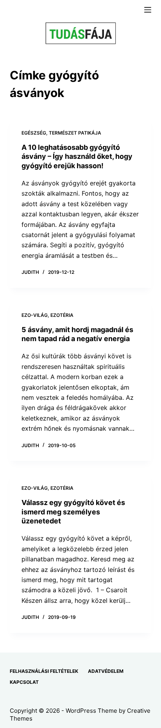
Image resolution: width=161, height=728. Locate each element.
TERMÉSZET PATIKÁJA (75, 133)
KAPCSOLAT (24, 682)
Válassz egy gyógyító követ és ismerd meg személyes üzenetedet (73, 511)
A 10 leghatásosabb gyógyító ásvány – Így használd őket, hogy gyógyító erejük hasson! (76, 156)
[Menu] (147, 9)
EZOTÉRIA (61, 315)
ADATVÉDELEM (105, 671)
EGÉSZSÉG (33, 133)
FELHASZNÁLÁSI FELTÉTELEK (44, 671)
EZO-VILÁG (34, 315)
